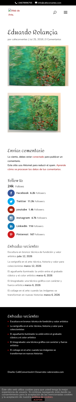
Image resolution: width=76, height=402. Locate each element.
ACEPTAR (38, 400)
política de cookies (42, 396)
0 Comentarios (53, 39)
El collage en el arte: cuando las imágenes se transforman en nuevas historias (33, 351)
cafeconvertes (19, 39)
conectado (38, 156)
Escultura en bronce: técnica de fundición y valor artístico (39, 321)
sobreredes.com (55, 372)
